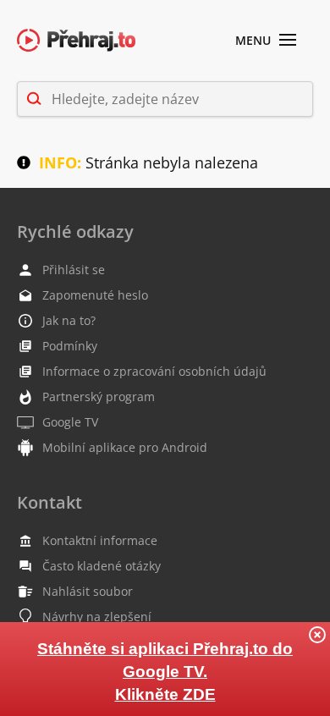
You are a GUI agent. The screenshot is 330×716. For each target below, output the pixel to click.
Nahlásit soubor (87, 591)
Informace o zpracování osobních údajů (154, 371)
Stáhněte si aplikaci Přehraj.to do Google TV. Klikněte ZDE (165, 671)
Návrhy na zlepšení (96, 617)
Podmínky (69, 346)
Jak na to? (69, 320)
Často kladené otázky (101, 566)
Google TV (70, 422)
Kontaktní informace (99, 540)
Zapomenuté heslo (95, 295)
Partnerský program (98, 396)
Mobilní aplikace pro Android (124, 447)
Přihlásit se (73, 270)
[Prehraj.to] (76, 41)
